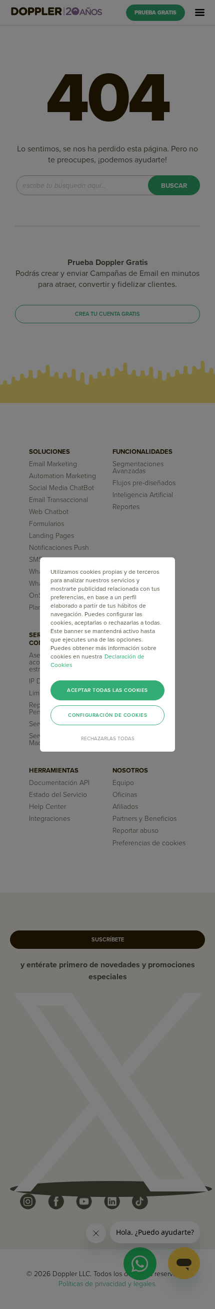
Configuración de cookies (107, 715)
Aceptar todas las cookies (107, 690)
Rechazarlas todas (107, 739)
